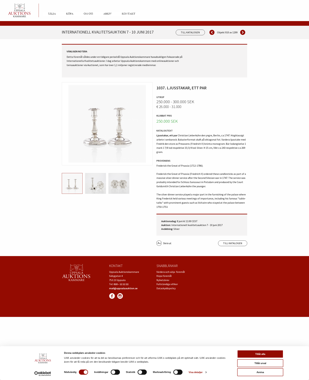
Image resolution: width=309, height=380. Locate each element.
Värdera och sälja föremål (170, 271)
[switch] (115, 372)
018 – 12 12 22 (121, 284)
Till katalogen (190, 32)
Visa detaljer (196, 372)
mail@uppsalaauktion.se (123, 288)
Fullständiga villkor (167, 284)
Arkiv (107, 13)
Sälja (52, 13)
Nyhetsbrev (162, 280)
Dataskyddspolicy (166, 288)
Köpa (69, 13)
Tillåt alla (260, 354)
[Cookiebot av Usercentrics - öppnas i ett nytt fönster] (43, 373)
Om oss (88, 13)
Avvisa (260, 372)
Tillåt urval (260, 363)
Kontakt (128, 13)
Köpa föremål (164, 275)
